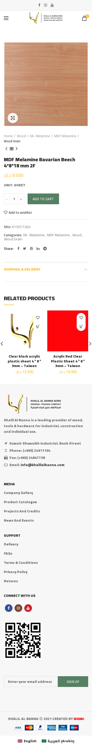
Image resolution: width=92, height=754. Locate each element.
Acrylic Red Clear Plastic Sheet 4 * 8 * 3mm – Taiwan (68, 361)
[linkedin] (38, 248)
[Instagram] (45, 5)
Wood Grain (12, 141)
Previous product (6, 148)
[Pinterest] (31, 248)
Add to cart (43, 199)
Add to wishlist (20, 212)
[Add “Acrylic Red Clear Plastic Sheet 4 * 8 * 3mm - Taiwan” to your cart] (81, 326)
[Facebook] (39, 5)
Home (8, 135)
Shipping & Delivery (22, 269)
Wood (21, 135)
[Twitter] (24, 248)
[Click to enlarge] (13, 118)
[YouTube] (52, 5)
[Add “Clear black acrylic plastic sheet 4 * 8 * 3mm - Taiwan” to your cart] (37, 326)
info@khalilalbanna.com (42, 464)
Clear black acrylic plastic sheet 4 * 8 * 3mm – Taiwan (24, 361)
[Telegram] (45, 248)
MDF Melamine (65, 135)
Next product (16, 148)
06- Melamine (40, 135)
